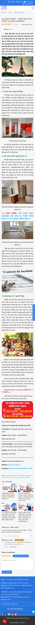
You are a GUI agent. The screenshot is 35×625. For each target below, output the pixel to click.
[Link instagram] (16, 614)
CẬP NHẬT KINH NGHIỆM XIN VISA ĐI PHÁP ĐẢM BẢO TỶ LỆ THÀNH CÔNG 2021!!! (17, 216)
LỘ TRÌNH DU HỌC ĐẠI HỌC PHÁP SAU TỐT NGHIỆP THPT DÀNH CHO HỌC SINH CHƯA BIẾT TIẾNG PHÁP (9, 516)
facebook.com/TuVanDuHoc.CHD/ (20, 468)
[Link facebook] (2, 614)
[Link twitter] (9, 614)
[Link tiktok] (5, 614)
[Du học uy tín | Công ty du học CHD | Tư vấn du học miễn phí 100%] (4, 8)
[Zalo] (33, 611)
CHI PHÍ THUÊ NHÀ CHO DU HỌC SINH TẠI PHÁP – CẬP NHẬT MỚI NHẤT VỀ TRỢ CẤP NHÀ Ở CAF (25, 497)
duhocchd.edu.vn (14, 465)
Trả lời (6, 547)
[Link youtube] (12, 614)
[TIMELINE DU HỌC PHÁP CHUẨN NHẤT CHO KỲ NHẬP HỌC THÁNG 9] (9, 488)
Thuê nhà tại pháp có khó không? (14, 475)
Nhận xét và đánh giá (8, 552)
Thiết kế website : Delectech (17, 622)
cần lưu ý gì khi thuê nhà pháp (21, 477)
